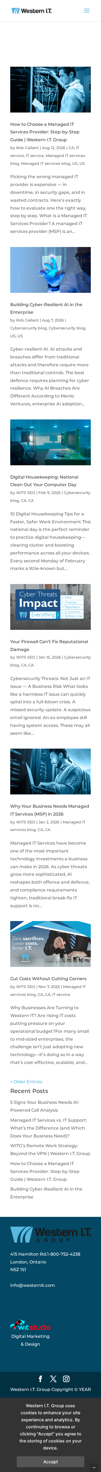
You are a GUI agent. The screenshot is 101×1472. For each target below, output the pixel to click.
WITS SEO (25, 492)
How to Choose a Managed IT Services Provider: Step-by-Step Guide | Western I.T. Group (44, 132)
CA (71, 147)
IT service (35, 155)
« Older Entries (26, 1081)
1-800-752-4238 (63, 1254)
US (75, 163)
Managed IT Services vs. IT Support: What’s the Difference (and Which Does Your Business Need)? (48, 1128)
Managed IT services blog (45, 163)
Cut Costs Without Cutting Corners (48, 978)
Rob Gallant (27, 147)
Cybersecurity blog (28, 328)
